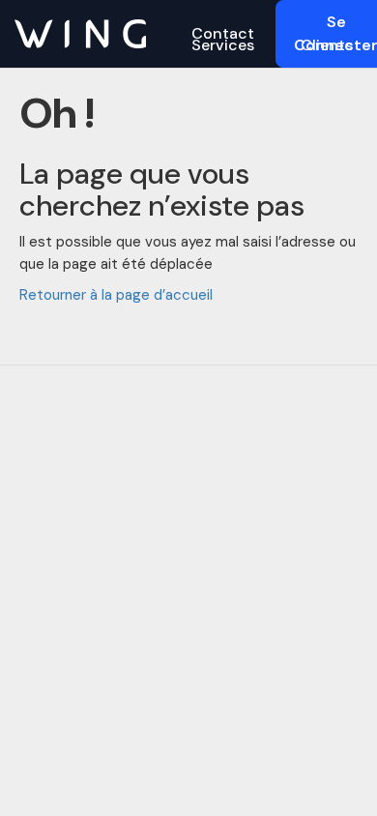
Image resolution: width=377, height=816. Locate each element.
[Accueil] (80, 33)
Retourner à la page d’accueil (116, 295)
